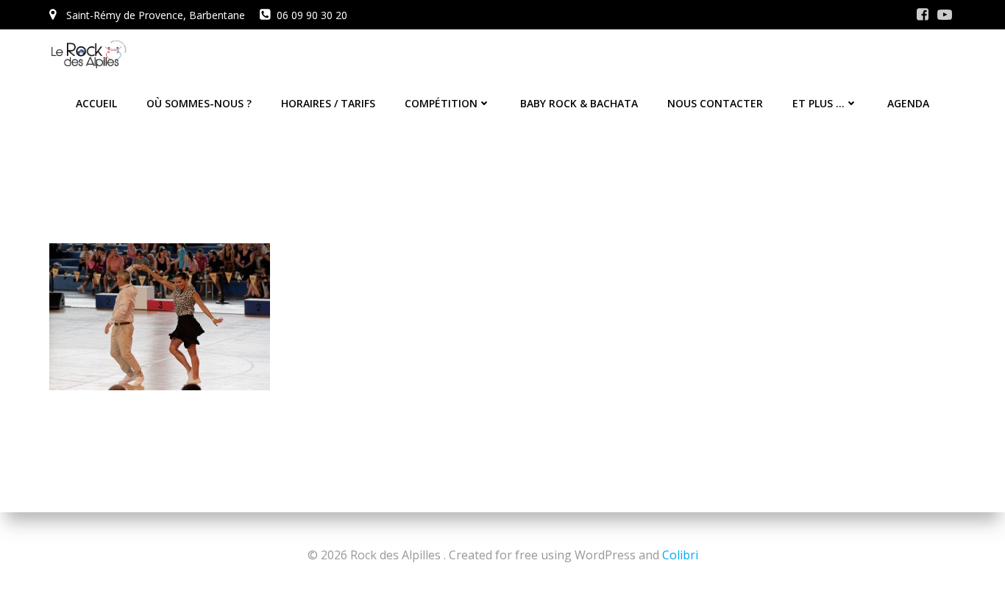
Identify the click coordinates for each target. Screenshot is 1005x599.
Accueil (96, 103)
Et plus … (818, 103)
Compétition (441, 103)
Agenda (908, 103)
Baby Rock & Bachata (579, 103)
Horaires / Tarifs (328, 103)
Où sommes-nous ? (199, 103)
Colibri (680, 555)
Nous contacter (715, 103)
